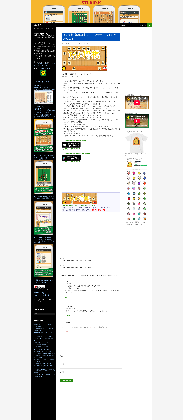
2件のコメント (84, 43)
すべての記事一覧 (141, 25)
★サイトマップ (40, 293)
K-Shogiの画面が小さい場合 (41, 349)
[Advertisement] (91, 178)
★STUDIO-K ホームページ (41, 82)
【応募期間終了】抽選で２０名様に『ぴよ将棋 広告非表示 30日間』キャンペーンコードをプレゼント (44, 355)
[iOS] (93, 205)
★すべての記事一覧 (42, 295)
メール (62, 364)
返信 (67, 297)
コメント (64, 331)
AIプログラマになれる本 (40, 65)
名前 (61, 356)
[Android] (88, 205)
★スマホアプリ (39, 107)
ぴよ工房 (37, 25)
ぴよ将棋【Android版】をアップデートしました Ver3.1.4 (77, 259)
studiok (76, 43)
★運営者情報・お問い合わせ (43, 280)
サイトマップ (131, 25)
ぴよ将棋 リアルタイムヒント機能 (43, 351)
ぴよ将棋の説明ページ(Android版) (76, 153)
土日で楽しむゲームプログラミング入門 (44, 63)
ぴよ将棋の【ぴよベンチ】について (43, 336)
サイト (62, 372)
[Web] (50, 109)
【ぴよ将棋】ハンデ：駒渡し (41, 347)
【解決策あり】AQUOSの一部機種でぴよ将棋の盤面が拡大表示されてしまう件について (44, 371)
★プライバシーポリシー (42, 282)
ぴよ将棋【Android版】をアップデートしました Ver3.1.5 (77, 266)
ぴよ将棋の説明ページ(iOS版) (74, 141)
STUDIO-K (123, 25)
